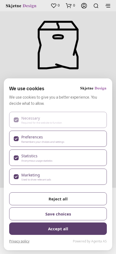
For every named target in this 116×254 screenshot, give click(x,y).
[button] (55, 5)
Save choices (58, 214)
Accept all (58, 228)
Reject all (58, 198)
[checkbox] (58, 120)
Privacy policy (19, 241)
